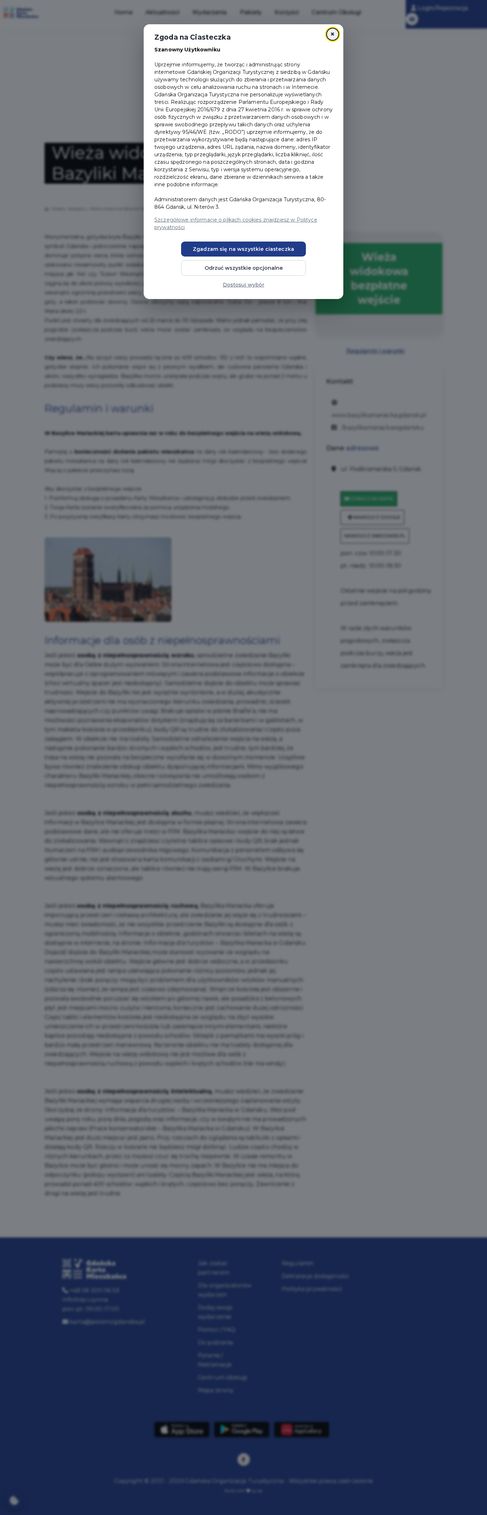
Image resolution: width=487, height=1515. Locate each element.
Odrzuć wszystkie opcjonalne (244, 268)
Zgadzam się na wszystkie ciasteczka (243, 249)
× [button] (332, 34)
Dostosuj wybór (244, 285)
